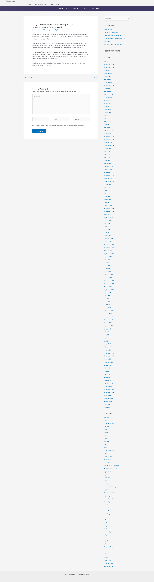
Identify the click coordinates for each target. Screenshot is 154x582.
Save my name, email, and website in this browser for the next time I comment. (59, 125)
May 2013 (107, 266)
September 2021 (109, 73)
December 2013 (109, 245)
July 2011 (107, 332)
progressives (108, 526)
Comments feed (109, 563)
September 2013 (109, 254)
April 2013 (107, 269)
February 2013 (108, 275)
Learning (106, 505)
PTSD (105, 529)
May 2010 (107, 374)
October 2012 (108, 287)
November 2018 (109, 85)
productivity (107, 523)
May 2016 (107, 157)
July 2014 (107, 224)
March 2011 (107, 344)
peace (106, 517)
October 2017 (108, 106)
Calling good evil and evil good (113, 44)
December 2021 (109, 64)
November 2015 (109, 175)
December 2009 (109, 389)
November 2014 (109, 212)
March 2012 (107, 308)
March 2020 (107, 79)
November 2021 (109, 67)
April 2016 (107, 160)
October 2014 (108, 215)
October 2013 (108, 251)
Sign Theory (107, 541)
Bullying (106, 442)
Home (61, 8)
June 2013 (107, 263)
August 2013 (108, 257)
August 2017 (108, 112)
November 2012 (109, 284)
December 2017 (109, 100)
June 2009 (107, 407)
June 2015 (107, 191)
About (29, 4)
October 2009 (108, 395)
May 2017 (107, 121)
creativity (107, 463)
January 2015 (108, 206)
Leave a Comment (38, 30)
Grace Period (108, 29)
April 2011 (107, 341)
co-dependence (109, 451)
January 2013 (108, 278)
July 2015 (107, 187)
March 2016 (107, 163)
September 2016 (109, 145)
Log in (106, 557)
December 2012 (109, 281)
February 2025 (108, 61)
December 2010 (109, 353)
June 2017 (107, 118)
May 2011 (107, 338)
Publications (96, 8)
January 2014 (108, 242)
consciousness (108, 457)
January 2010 (108, 386)
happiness (107, 490)
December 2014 (109, 209)
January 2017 (108, 133)
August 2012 (108, 293)
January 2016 (108, 169)
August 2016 (108, 148)
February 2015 (108, 203)
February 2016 (108, 166)
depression (107, 472)
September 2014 (109, 218)
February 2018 (108, 94)
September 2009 (109, 398)
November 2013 (109, 248)
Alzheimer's (107, 427)
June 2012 (107, 299)
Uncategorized (49, 30)
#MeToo (106, 417)
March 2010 (107, 380)
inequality (107, 502)
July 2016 (107, 151)
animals (106, 429)
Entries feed (107, 560)
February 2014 (108, 239)
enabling (106, 484)
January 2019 (108, 82)
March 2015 (107, 200)
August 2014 (108, 221)
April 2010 (107, 377)
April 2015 (107, 197)
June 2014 (107, 227)
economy (107, 478)
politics (106, 520)
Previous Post (29, 78)
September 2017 (109, 109)
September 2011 (109, 326)
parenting (107, 514)
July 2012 (107, 296)
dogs (105, 475)
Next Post (94, 78)
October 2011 (108, 323)
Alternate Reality (109, 424)
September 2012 (109, 290)
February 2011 (108, 347)
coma (105, 454)
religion (106, 535)
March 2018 (107, 91)
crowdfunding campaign (111, 466)
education (107, 481)
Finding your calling (110, 487)
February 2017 (108, 130)
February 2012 (108, 311)
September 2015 (109, 182)
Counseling (85, 8)
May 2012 (107, 302)
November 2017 (109, 103)
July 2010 (107, 368)
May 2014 (107, 230)
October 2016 (108, 142)
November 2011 (109, 320)
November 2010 (109, 356)
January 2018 (108, 97)
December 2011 (109, 317)
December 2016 (109, 136)
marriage (106, 508)
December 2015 (109, 173)
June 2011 (107, 335)
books (106, 436)
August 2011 (107, 329)
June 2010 (107, 371)
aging (105, 420)
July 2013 (107, 260)
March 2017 (107, 127)
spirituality (107, 544)
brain (105, 439)
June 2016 (107, 154)
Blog (67, 8)
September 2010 (109, 362)
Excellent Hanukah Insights (112, 36)
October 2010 (108, 359)
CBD (105, 448)
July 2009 (107, 404)
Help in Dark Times (110, 493)
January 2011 (108, 350)
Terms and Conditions (40, 4)
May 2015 (107, 194)
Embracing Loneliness (111, 32)
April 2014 (107, 233)
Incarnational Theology (111, 499)
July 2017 (107, 115)
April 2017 (107, 124)
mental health (108, 511)
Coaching (74, 8)
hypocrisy (107, 496)
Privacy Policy (54, 4)
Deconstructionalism (110, 469)
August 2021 (108, 76)
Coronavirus (107, 460)
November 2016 (109, 139)
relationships (108, 532)
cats (105, 445)
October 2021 (108, 70)
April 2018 (107, 88)
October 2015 (108, 178)
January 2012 (108, 314)
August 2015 (108, 185)
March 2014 (107, 236)
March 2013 (107, 272)
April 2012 (107, 305)
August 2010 (108, 365)
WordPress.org (108, 566)
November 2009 (109, 392)
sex (105, 538)
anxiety (106, 433)
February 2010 (108, 383)
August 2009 (108, 401)
